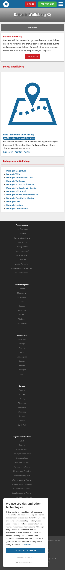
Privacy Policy (22, 247)
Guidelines (22, 234)
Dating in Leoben (14, 205)
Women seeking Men (21, 476)
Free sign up (47, 4)
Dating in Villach (14, 174)
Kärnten (18, 152)
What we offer (22, 255)
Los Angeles (22, 357)
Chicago (22, 344)
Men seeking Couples (22, 471)
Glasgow (21, 306)
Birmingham (22, 297)
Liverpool (22, 310)
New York (22, 339)
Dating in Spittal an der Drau (19, 177)
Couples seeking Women (22, 493)
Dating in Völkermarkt (16, 191)
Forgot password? (22, 251)
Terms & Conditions (22, 238)
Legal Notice (22, 242)
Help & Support (22, 229)
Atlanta (22, 361)
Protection (25, 264)
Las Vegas (22, 370)
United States (22, 335)
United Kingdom (22, 285)
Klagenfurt (8, 152)
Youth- (17, 264)
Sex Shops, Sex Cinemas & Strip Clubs (19, 138)
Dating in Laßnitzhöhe (17, 208)
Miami (22, 374)
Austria (27, 152)
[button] (25, 562)
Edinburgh (22, 319)
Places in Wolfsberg (13, 66)
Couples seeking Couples (22, 497)
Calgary (22, 399)
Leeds (22, 302)
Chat (22, 441)
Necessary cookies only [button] (25, 557)
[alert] (25, 532)
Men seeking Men (22, 462)
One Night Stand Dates (22, 454)
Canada (22, 386)
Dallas (22, 352)
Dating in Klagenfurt (16, 171)
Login (30, 4)
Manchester (22, 293)
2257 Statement (21, 273)
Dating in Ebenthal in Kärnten (20, 198)
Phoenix (22, 348)
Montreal (22, 394)
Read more (26, 544)
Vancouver (22, 407)
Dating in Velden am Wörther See (22, 194)
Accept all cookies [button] (25, 550)
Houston (21, 366)
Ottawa (22, 416)
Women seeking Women (22, 480)
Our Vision (22, 260)
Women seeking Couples (22, 484)
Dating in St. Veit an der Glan (20, 184)
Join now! (32, 56)
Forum (22, 445)
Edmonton (22, 403)
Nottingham (22, 323)
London (22, 289)
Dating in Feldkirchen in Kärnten (21, 188)
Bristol (21, 315)
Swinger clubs (22, 458)
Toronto (22, 390)
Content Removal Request (21, 268)
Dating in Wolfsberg (15, 181)
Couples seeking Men (22, 489)
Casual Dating (22, 450)
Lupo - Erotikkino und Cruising (18, 134)
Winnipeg (22, 412)
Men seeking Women (21, 467)
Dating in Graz (13, 201)
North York (22, 425)
